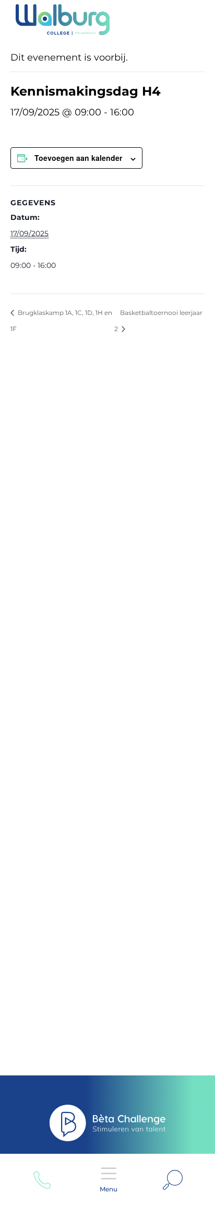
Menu (108, 1189)
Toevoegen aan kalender (78, 158)
